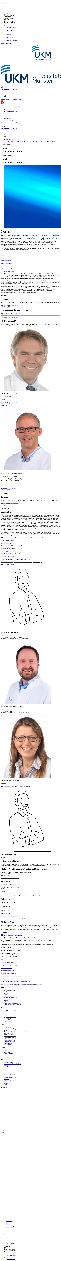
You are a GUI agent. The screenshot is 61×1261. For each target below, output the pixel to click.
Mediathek (6, 1065)
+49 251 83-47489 (14, 317)
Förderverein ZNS (8, 324)
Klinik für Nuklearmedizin (7, 556)
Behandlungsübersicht (9, 990)
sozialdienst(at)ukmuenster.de (12, 893)
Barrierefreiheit (7, 1083)
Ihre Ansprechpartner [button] (8, 564)
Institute (6, 994)
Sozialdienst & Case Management (12, 1004)
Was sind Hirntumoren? (6, 265)
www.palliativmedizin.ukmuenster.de (10, 916)
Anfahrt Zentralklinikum (10, 1077)
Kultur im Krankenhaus (10, 1037)
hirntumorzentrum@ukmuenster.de (9, 305)
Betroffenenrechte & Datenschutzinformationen (16, 1031)
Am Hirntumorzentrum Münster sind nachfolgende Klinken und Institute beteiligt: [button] (23, 537)
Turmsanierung (7, 1027)
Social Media (7, 1066)
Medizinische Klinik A (6, 968)
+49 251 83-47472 (5, 508)
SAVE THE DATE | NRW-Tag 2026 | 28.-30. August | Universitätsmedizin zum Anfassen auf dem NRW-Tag (28, 141)
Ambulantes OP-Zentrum (10, 997)
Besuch (6, 1030)
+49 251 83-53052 (5, 910)
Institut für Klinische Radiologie (9, 973)
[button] (5, 116)
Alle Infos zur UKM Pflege (11, 1010)
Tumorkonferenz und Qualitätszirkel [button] (12, 935)
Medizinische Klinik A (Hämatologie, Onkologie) (13, 545)
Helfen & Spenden (8, 1034)
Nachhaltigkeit (7, 1020)
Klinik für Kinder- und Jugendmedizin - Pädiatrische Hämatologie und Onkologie (21, 562)
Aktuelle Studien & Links (7, 271)
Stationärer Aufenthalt (9, 1041)
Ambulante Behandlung (10, 1029)
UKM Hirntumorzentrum (9, 88)
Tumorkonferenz (43, 282)
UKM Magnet (7, 1018)
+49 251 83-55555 (16, 99)
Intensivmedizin (8, 999)
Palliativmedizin (8, 1001)
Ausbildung (7, 1052)
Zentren (6, 993)
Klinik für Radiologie (6, 551)
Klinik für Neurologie (6, 543)
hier (26, 895)
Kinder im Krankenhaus (10, 1036)
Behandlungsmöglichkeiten (10, 111)
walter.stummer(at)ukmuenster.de (9, 402)
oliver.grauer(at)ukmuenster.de (8, 488)
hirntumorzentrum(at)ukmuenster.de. (10, 503)
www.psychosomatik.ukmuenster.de (10, 878)
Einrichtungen (7, 996)
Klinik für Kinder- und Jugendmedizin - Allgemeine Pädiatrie (16, 559)
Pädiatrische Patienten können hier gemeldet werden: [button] (16, 786)
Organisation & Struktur (10, 1017)
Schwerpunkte (7, 1021)
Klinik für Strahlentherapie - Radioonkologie (12, 554)
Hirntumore (7, 109)
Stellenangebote (8, 1050)
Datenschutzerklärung (9, 1080)
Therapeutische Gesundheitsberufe (12, 1003)
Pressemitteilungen (8, 1062)
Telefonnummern (8, 1081)
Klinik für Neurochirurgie (7, 540)
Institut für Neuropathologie (8, 548)
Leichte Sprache (11, 30)
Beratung (3, 257)
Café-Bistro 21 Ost (8, 1033)
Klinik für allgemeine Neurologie (9, 965)
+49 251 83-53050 (5, 913)
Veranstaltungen (8, 1044)
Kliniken (6, 991)
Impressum (6, 1079)
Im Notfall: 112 (4, 100)
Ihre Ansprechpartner (6, 260)
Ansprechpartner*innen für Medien (12, 1064)
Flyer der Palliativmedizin (25, 918)
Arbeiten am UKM (8, 1053)
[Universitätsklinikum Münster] (30, 64)
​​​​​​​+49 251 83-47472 (5, 306)
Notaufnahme (7, 1000)
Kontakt (3, 255)
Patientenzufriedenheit (9, 1040)
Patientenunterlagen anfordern (11, 1038)
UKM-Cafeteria (8, 1043)
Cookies (6, 1084)
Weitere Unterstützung (6, 263)
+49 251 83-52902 (5, 875)
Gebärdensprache (11, 27)
